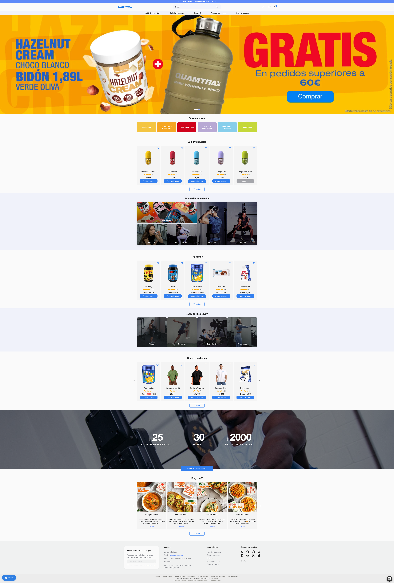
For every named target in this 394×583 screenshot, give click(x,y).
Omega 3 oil (221, 171)
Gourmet (197, 13)
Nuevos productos (197, 358)
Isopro (173, 286)
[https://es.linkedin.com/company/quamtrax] (242, 555)
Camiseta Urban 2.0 (173, 388)
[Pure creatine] (197, 272)
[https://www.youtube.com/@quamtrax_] (247, 555)
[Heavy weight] (245, 374)
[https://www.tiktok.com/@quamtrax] (259, 555)
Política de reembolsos (180, 576)
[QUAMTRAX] (124, 7)
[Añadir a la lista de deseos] (157, 148)
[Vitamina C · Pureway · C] (148, 158)
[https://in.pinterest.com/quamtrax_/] (242, 551)
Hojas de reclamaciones (233, 576)
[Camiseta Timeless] (197, 374)
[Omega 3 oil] (221, 158)
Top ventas (197, 256)
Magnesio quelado (245, 171)
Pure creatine (197, 286)
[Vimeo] (253, 555)
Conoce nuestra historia (197, 468)
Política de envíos (191, 576)
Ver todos (197, 533)
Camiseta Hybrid (221, 388)
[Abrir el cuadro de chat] (389, 579)
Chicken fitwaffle (242, 514)
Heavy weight (245, 388)
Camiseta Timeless (197, 388)
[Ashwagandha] (197, 158)
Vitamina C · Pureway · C (148, 171)
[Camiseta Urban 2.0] (173, 374)
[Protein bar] (221, 272)
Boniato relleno (212, 514)
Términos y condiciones (203, 576)
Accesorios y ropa (218, 13)
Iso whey (148, 286)
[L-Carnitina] (173, 158)
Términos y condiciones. (149, 565)
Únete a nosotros (242, 13)
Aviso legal (158, 576)
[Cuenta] (263, 7)
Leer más (151, 526)
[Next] (259, 164)
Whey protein (245, 286)
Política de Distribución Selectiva (218, 576)
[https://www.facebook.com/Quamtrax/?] (247, 551)
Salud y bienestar (177, 13)
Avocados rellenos (182, 514)
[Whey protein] (245, 272)
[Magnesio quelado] (245, 158)
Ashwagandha (197, 171)
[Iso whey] (148, 272)
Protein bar (221, 286)
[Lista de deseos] (269, 7)
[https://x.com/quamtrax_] (259, 551)
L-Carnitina (173, 171)
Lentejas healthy (151, 514)
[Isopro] (173, 272)
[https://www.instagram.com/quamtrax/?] (253, 551)
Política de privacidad (167, 576)
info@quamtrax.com (176, 555)
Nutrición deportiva (152, 13)
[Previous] (133, 506)
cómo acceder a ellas (213, 578)
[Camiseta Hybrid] (221, 374)
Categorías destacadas (197, 198)
